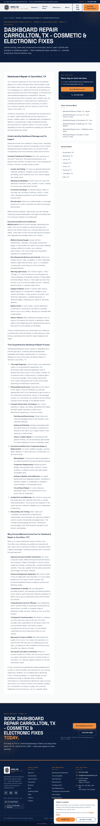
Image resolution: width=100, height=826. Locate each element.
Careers (30, 797)
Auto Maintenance (58, 788)
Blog (29, 788)
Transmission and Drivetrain (61, 791)
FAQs (29, 794)
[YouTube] (16, 793)
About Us (31, 772)
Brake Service (56, 782)
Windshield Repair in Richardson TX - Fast (77, 120)
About (67, 7)
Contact (30, 801)
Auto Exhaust (56, 794)
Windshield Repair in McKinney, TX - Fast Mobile (77, 125)
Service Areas (45, 7)
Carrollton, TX (68, 173)
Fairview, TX (67, 170)
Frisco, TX (66, 166)
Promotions (31, 782)
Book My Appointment (91, 7)
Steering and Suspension (60, 772)
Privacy (46, 818)
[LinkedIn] (11, 793)
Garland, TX (67, 163)
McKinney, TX (67, 156)
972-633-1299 (78, 95)
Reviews (30, 785)
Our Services (32, 776)
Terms (52, 818)
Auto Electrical (56, 779)
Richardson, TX (68, 152)
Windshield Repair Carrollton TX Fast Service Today (76, 136)
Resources (56, 7)
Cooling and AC (57, 785)
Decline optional (86, 819)
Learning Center (33, 791)
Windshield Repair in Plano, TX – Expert (76, 111)
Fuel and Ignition (57, 776)
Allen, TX (66, 177)
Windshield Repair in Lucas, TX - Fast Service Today (76, 116)
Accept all (66, 819)
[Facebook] (6, 793)
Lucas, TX (66, 159)
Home (5, 18)
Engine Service (57, 797)
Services (34, 7)
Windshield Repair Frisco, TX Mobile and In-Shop (78, 130)
